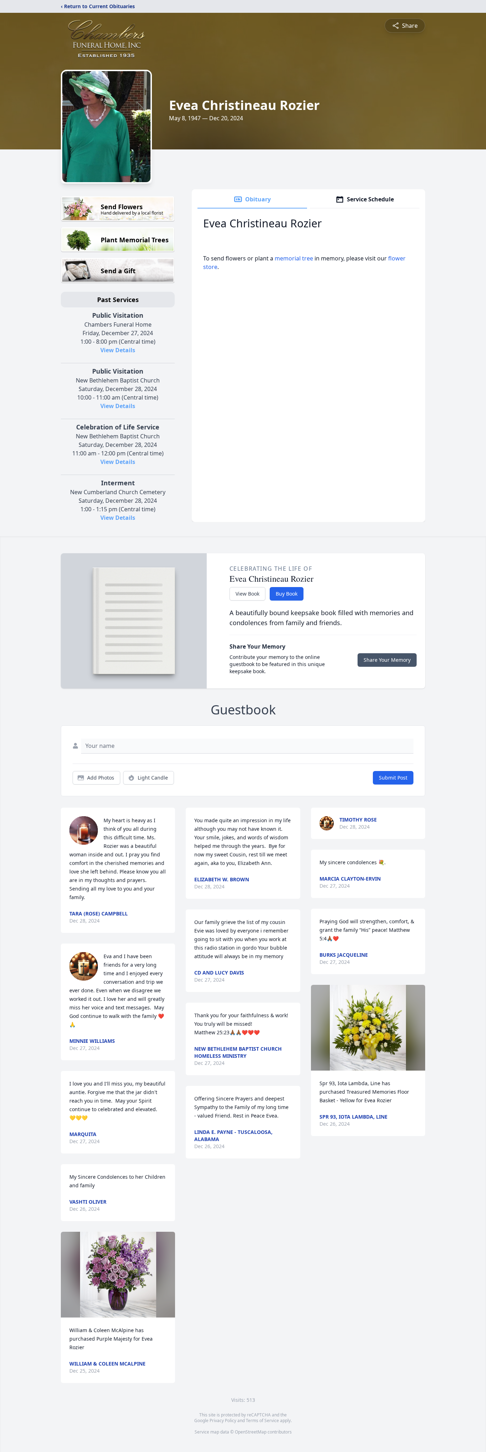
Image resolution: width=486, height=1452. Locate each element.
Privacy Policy (223, 1420)
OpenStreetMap (250, 1432)
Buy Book (286, 593)
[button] (118, 1275)
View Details (117, 350)
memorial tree (294, 258)
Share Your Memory (387, 659)
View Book (247, 593)
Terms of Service (262, 1420)
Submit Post (393, 777)
